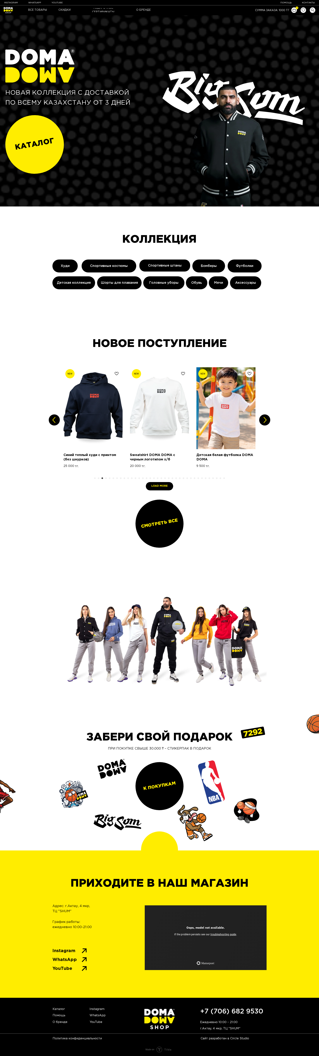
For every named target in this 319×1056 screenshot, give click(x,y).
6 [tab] (114, 479)
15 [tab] (147, 479)
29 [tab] (199, 479)
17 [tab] (155, 479)
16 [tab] (151, 479)
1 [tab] (96, 479)
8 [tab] (121, 479)
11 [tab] (133, 479)
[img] (303, 10)
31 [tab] (206, 479)
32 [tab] (210, 479)
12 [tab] (136, 479)
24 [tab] (180, 479)
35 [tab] (221, 479)
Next (264, 420)
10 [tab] (129, 479)
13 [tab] (140, 479)
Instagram (63, 951)
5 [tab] (110, 479)
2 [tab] (99, 479)
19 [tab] (162, 479)
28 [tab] (195, 479)
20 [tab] (166, 479)
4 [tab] (107, 479)
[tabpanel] (93, 420)
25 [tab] (184, 479)
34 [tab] (217, 479)
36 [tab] (225, 479)
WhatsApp (64, 960)
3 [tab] (103, 479)
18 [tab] (158, 479)
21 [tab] (169, 479)
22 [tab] (173, 479)
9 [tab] (125, 479)
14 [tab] (144, 479)
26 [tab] (188, 479)
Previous (54, 420)
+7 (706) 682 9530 (231, 1012)
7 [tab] (118, 479)
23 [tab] (177, 479)
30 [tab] (203, 479)
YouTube (62, 969)
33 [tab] (214, 479)
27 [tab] (192, 479)
